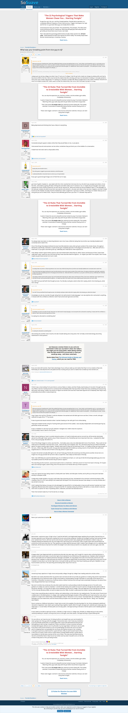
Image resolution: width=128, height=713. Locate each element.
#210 (106, 324)
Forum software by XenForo (64, 704)
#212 (106, 384)
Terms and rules (87, 701)
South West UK (27, 632)
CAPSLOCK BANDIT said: (37, 266)
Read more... (64, 40)
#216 (106, 514)
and (40, 136)
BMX (25, 542)
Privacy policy (95, 701)
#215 (106, 471)
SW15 (25, 579)
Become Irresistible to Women (64, 503)
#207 (106, 262)
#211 (106, 365)
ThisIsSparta (25, 410)
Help (100, 701)
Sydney (28, 159)
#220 (106, 616)
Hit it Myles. (54, 644)
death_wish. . (25, 189)
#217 (106, 534)
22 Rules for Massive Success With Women (64, 692)
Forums (29, 7)
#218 (106, 551)
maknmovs (23, 52)
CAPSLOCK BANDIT (25, 247)
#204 (106, 162)
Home (23, 7)
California (28, 197)
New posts (22, 9)
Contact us (80, 701)
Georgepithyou (25, 149)
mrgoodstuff (25, 170)
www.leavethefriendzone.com (46, 372)
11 (33, 54)
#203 (106, 140)
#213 (106, 402)
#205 (106, 181)
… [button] (27, 54)
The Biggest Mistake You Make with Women (64, 506)
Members (46, 7)
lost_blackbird (25, 624)
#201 (106, 57)
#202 (106, 122)
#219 (106, 571)
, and (43, 380)
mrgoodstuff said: (36, 290)
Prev (22, 54)
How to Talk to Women (64, 500)
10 (31, 54)
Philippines (27, 567)
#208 (106, 286)
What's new (37, 7)
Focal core (26, 523)
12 (35, 54)
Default (23, 701)
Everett (28, 548)
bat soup (25, 373)
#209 (106, 305)
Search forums (29, 9)
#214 (106, 433)
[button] (41, 7)
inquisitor (25, 560)
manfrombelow (25, 479)
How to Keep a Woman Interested (64, 511)
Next (39, 54)
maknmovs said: (36, 61)
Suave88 (25, 65)
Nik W (25, 392)
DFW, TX (28, 178)
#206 (106, 238)
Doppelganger (25, 130)
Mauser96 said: (35, 166)
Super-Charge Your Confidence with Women (64, 508)
